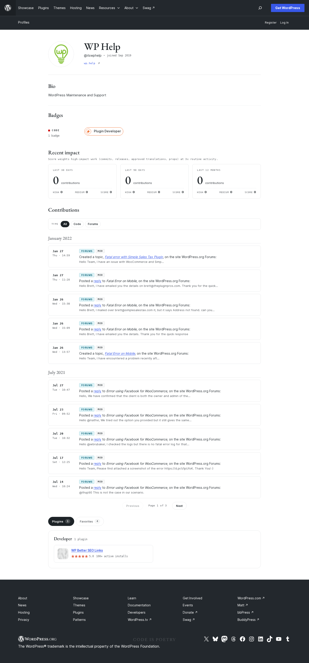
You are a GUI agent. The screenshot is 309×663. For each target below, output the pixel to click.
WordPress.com (251, 598)
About (22, 598)
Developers (136, 612)
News (22, 605)
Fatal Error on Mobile (120, 353)
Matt (243, 605)
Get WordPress (287, 8)
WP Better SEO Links (87, 550)
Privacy (23, 620)
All (65, 224)
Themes (79, 605)
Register (271, 22)
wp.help (90, 63)
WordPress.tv (140, 620)
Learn (132, 598)
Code (77, 224)
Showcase (81, 598)
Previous (132, 506)
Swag (189, 620)
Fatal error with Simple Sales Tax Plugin (134, 257)
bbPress (246, 612)
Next (179, 506)
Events (188, 605)
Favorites (89, 521)
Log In (284, 22)
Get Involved (192, 598)
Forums (93, 224)
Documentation (139, 605)
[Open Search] (260, 8)
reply (97, 281)
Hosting (24, 612)
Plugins (60, 521)
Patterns (79, 620)
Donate (190, 612)
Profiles (23, 22)
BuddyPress (248, 620)
